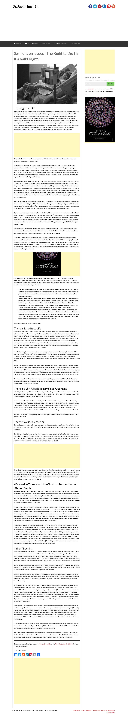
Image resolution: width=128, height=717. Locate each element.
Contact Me (76, 44)
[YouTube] (109, 8)
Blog (26, 44)
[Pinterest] (99, 8)
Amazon (91, 89)
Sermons (35, 44)
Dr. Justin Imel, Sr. (25, 6)
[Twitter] (95, 8)
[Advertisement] (64, 27)
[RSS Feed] (113, 8)
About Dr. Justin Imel (61, 44)
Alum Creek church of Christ (64, 644)
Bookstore (46, 44)
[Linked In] (104, 8)
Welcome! (18, 44)
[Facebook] (90, 8)
